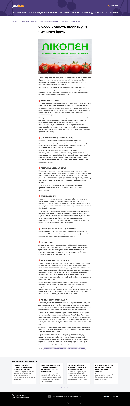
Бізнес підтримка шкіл (94, 13)
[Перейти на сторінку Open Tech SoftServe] (110, 396)
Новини (114, 13)
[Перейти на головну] (18, 6)
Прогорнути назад (9, 374)
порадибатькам (72, 348)
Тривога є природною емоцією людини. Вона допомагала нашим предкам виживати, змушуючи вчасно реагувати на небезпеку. (24, 372)
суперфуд (82, 348)
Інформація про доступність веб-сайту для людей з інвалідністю (65, 403)
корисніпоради (61, 348)
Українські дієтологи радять (70, 21)
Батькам (64, 13)
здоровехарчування (50, 348)
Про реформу (19, 13)
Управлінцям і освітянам (43, 13)
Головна (14, 21)
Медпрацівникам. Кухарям (49, 21)
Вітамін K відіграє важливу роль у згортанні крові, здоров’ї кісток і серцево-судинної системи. (104, 372)
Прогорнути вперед (121, 374)
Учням (75, 13)
